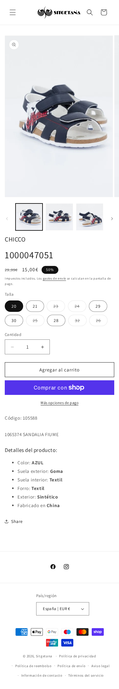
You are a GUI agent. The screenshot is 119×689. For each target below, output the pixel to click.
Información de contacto (42, 675)
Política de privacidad (77, 656)
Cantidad (13, 334)
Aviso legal (100, 666)
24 (80, 307)
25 (38, 321)
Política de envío (71, 666)
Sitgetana (44, 656)
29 (98, 306)
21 (35, 306)
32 (81, 321)
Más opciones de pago (59, 402)
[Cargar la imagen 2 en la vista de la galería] (59, 216)
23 (59, 307)
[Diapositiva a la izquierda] (7, 219)
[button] (13, 12)
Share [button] (17, 521)
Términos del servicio (86, 675)
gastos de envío (54, 278)
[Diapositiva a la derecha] (112, 219)
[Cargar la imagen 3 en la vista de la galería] (89, 216)
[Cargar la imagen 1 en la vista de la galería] (29, 216)
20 (14, 306)
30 (14, 320)
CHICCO (15, 239)
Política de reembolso (33, 666)
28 (56, 320)
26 (102, 321)
